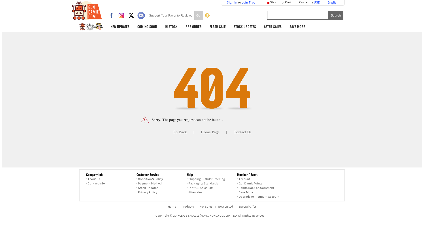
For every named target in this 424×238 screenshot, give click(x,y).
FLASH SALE (218, 26)
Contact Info (96, 183)
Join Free (249, 2)
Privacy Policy (147, 192)
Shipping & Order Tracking (206, 179)
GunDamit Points (250, 183)
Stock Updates (148, 188)
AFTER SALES (273, 26)
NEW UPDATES (120, 26)
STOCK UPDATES (245, 26)
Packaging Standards (203, 183)
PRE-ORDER (194, 26)
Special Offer (247, 206)
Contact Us (243, 132)
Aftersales (195, 192)
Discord (141, 15)
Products (188, 206)
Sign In (232, 2)
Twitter (131, 15)
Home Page (210, 132)
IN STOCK (171, 26)
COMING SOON (147, 26)
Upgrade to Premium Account (259, 197)
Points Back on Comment (256, 188)
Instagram (121, 15)
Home (172, 206)
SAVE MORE (297, 26)
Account (244, 179)
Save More (246, 192)
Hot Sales (205, 206)
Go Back (180, 132)
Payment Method (150, 183)
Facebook (111, 15)
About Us (94, 179)
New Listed (225, 206)
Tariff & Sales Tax (200, 188)
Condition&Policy (150, 179)
